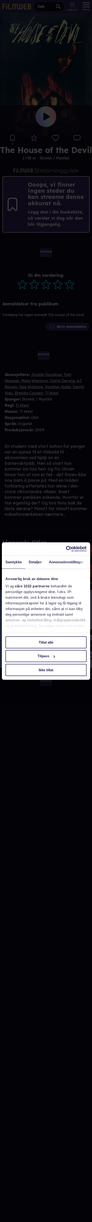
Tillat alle (46, 642)
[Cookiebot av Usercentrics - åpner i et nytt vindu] (66, 549)
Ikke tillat (46, 670)
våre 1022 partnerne (32, 586)
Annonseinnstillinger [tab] (66, 562)
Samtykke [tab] (13, 562)
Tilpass (43, 656)
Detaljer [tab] (35, 562)
